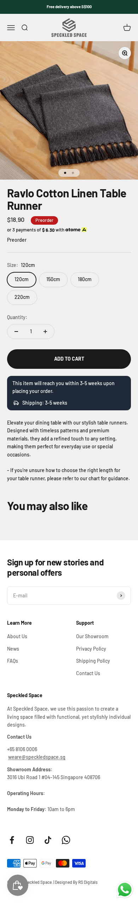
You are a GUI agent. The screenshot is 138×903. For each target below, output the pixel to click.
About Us (17, 636)
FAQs (12, 661)
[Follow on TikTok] (48, 840)
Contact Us (88, 673)
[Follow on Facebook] (12, 840)
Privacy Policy (91, 649)
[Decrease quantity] (16, 331)
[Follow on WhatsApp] (66, 840)
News (13, 649)
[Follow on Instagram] (30, 840)
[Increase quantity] (45, 331)
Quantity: (17, 317)
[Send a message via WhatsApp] (124, 889)
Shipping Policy (93, 661)
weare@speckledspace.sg (36, 757)
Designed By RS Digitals (76, 882)
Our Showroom (92, 636)
